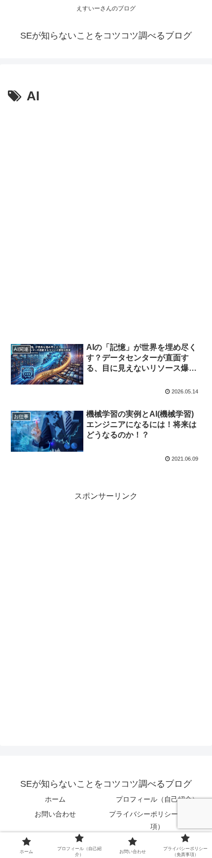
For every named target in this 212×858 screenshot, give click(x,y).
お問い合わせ (55, 814)
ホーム (55, 799)
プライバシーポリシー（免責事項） (157, 820)
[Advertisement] (106, 219)
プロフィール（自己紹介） (157, 799)
